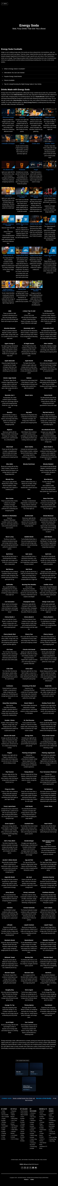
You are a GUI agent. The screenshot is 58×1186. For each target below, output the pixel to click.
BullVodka (9, 584)
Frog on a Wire (9, 789)
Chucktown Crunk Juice (48, 649)
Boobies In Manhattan (10, 515)
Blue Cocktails (24, 1114)
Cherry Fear (29, 634)
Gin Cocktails (5, 1114)
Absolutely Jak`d (29, 328)
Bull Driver (9, 554)
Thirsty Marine (29, 1005)
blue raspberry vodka (48, 485)
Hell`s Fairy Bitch (9, 841)
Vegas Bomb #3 (8, 255)
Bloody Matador (48, 464)
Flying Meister (29, 772)
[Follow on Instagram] (25, 1168)
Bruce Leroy (10, 536)
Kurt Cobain (48, 907)
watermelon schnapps (29, 707)
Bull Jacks (29, 554)
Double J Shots (10, 720)
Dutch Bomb (48, 720)
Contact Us (52, 1131)
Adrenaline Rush (48, 328)
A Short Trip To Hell (29, 311)
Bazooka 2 (48, 378)
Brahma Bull (29, 515)
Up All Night (10, 1022)
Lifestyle (9, 925)
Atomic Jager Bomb (9, 378)
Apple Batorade (10, 360)
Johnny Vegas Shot (50, 196)
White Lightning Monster (36, 290)
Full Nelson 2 (48, 789)
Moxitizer (48, 972)
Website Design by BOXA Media (41, 1177)
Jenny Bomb (10, 892)
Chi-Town (10, 649)
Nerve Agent (29, 990)
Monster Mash (48, 957)
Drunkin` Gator (50, 143)
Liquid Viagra (48, 925)
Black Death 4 (48, 447)
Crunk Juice (36, 143)
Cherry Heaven (48, 634)
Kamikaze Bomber (48, 892)
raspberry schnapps (49, 206)
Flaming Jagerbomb (48, 752)
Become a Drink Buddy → (44, 1098)
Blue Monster (48, 479)
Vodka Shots (15, 1129)
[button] (4, 4)
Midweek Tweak (10, 957)
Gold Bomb (29, 806)
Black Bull (9, 447)
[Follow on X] (30, 1168)
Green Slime (48, 806)
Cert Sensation (9, 601)
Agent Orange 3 (10, 343)
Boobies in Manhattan (9, 520)
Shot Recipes (15, 1126)
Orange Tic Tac (9, 1005)
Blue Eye (29, 479)
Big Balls (29, 412)
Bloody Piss (10, 479)
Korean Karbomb (29, 907)
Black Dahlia (29, 447)
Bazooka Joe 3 (9, 395)
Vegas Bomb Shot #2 (50, 256)
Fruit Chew (28, 789)
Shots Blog (52, 1141)
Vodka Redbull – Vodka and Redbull (8, 290)
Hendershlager (29, 841)
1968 (9, 311)
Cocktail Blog (53, 1139)
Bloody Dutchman (29, 464)
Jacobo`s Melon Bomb (9, 860)
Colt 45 (22, 143)
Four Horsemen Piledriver (48, 772)
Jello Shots (14, 1127)
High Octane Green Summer (48, 841)
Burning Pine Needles (29, 584)
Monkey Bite (29, 957)
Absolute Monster (9, 328)
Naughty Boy (9, 990)
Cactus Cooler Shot (36, 117)
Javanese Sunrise (48, 877)
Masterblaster (29, 940)
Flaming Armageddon (29, 752)
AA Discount (48, 311)
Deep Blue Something (10, 703)
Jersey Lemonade (29, 892)
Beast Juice (29, 395)
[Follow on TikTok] (27, 1168)
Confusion (9, 686)
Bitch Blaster (29, 429)
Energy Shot (29, 735)
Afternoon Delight (8, 117)
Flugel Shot (49, 169)
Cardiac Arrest (48, 584)
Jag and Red (29, 860)
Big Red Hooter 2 (48, 412)
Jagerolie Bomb (10, 877)
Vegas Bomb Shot (22, 255)
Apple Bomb (29, 360)
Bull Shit (48, 569)
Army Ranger (48, 360)
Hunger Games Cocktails (41, 1135)
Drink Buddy (4, 1048)
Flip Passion (10, 772)
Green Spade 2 (9, 823)
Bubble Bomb (29, 536)
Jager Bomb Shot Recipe (36, 196)
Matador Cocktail (48, 940)
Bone (29, 498)
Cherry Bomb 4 (9, 617)
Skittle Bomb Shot (36, 224)
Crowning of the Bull (29, 686)
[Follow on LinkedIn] (33, 1168)
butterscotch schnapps (50, 230)
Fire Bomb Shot (8, 169)
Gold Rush (8, 196)
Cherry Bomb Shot (10, 634)
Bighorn (9, 429)
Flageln (9, 752)
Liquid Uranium (29, 925)
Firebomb (22, 169)
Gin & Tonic (14, 1120)
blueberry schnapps (9, 504)
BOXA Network (34, 1164)
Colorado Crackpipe (8, 143)
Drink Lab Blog (53, 1137)
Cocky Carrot (48, 668)
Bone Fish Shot (48, 498)
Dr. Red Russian (29, 720)
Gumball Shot (29, 823)
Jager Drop (48, 860)
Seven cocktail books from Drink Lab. (24, 1098)
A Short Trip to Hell (29, 315)
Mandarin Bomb (10, 940)
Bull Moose (9, 569)
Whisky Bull (22, 289)
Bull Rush (29, 569)
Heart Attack (48, 823)
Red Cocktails (24, 1111)
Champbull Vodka (29, 601)
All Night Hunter (29, 343)
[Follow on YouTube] (36, 1168)
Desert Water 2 (29, 703)
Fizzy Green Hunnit (48, 735)
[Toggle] (2, 69)
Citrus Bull (29, 668)
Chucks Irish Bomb (29, 649)
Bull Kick (48, 554)
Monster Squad (10, 972)
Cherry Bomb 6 (48, 617)
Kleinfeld (10, 907)
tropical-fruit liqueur (29, 657)
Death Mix (48, 686)
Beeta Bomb (48, 395)
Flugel (36, 169)
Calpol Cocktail (50, 117)
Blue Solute (9, 498)
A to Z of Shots (15, 1139)
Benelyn (9, 412)
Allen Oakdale (48, 343)
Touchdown (48, 1005)
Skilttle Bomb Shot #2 (22, 224)
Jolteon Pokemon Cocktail (8, 224)
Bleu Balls (9, 464)
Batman (29, 378)
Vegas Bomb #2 (50, 224)
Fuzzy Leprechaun (10, 806)
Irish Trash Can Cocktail (22, 196)
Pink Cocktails (24, 1113)
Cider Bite (9, 668)
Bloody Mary (15, 1118)
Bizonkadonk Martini (48, 429)
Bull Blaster (48, 536)
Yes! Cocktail (29, 1022)
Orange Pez (48, 990)
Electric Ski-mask (9, 735)
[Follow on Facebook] (22, 1168)
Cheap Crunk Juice (48, 601)
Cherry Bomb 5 (29, 617)
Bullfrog (22, 117)
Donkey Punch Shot (48, 703)
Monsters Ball (29, 972)
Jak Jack (29, 877)
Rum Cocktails (5, 1116)
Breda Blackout (48, 515)
